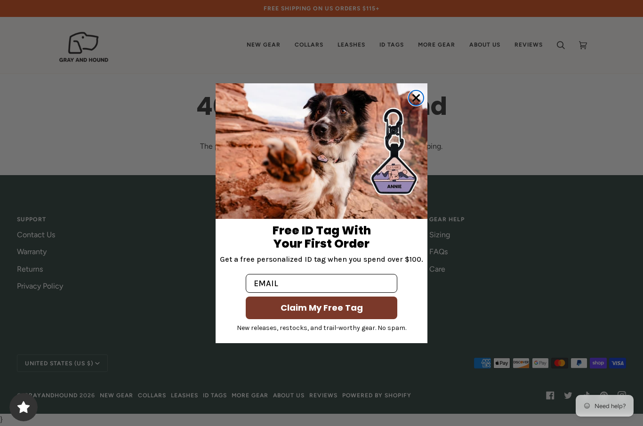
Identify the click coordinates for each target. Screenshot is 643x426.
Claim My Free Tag (322, 307)
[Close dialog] (416, 97)
